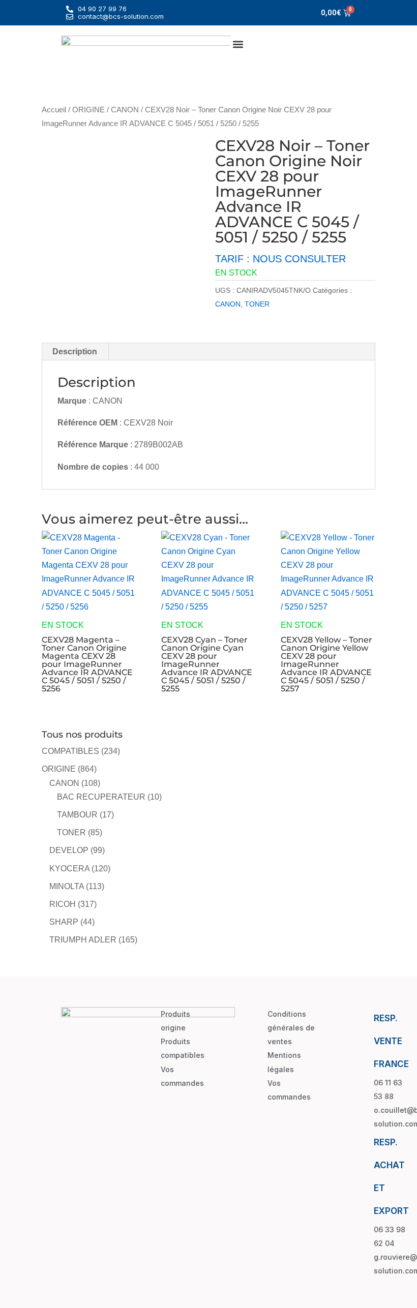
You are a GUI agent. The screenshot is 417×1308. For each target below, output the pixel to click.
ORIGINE (88, 110)
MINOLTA (66, 886)
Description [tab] (74, 351)
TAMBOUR (77, 814)
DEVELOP (68, 850)
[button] (238, 44)
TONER (257, 304)
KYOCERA (69, 868)
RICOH (62, 904)
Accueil (54, 110)
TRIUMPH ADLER (82, 939)
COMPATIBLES (70, 751)
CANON (125, 110)
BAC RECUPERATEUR (101, 797)
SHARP (63, 922)
